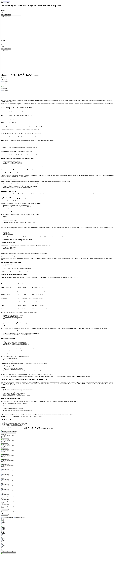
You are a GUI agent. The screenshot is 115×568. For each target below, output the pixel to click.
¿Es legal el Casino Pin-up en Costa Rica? (10, 422)
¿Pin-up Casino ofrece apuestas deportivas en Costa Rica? (14, 424)
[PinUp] (2, 98)
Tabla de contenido (8, 95)
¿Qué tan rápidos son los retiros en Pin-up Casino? (12, 425)
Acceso (7, 2)
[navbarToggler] (1, 1)
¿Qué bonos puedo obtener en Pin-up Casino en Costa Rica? (14, 423)
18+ (2, 550)
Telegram (22, 517)
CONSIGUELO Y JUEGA (6, 14)
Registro (2, 2)
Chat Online (10, 517)
